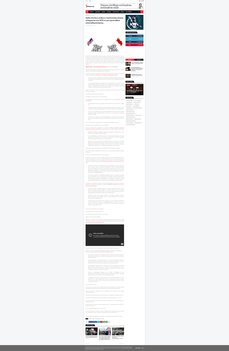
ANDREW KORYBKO (129, 104)
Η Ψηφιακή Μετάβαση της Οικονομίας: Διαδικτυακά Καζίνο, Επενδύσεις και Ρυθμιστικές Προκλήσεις (137, 69)
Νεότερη (87, 343)
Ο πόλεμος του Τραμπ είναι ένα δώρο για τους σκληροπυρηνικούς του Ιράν (118, 337)
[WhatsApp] (104, 322)
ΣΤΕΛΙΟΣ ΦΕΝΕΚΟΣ (136, 106)
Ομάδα (90, 0)
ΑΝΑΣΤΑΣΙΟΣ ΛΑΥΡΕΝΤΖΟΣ (130, 117)
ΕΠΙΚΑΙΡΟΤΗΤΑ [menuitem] (116, 11)
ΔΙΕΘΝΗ (92, 15)
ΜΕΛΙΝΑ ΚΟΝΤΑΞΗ (129, 102)
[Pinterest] (101, 322)
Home (87, 0)
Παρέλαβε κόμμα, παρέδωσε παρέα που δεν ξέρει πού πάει (136, 75)
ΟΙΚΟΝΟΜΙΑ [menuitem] (97, 11)
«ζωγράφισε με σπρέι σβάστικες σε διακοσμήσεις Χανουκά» (107, 75)
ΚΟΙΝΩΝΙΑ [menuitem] (109, 11)
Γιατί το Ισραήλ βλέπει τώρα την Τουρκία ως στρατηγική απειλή (91, 337)
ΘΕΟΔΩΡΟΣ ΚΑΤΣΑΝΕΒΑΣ (138, 107)
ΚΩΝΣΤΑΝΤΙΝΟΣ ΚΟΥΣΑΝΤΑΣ (130, 120)
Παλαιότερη (121, 343)
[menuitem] (87, 11)
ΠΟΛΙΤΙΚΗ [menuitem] (91, 11)
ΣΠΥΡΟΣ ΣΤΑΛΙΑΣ (138, 115)
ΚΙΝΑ (93, 318)
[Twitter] (98, 322)
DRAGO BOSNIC (128, 106)
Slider (103, 318)
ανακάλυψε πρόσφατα (105, 250)
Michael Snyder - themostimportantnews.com (96, 66)
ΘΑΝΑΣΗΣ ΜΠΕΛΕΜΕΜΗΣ (130, 124)
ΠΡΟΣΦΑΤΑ (139, 59)
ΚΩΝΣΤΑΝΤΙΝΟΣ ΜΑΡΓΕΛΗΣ (130, 113)
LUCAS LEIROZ (136, 104)
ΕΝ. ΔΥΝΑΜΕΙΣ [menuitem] (129, 11)
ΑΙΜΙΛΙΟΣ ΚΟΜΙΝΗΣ (138, 119)
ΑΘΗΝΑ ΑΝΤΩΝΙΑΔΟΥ (138, 122)
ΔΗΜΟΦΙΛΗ (130, 59)
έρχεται (95, 308)
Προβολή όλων (121, 325)
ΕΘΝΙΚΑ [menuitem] (122, 11)
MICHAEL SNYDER (98, 318)
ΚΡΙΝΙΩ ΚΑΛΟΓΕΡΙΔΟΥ (129, 109)
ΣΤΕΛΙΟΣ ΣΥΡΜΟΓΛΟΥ (137, 100)
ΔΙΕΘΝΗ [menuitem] (103, 11)
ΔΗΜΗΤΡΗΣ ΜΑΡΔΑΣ (129, 119)
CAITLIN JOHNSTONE (129, 122)
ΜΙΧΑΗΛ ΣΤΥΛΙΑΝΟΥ (137, 102)
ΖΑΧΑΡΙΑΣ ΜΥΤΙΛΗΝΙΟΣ (130, 115)
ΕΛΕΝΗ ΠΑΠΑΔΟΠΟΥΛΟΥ (130, 111)
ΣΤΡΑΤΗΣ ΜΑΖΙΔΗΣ (129, 100)
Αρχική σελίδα (88, 15)
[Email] (106, 322)
